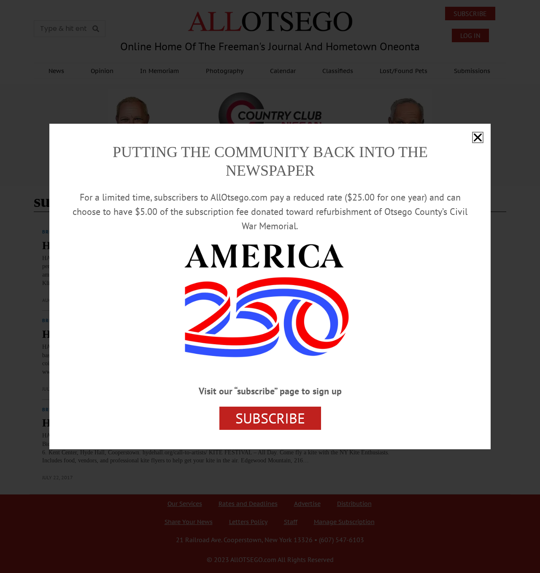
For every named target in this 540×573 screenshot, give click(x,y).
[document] (270, 286)
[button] (477, 137)
